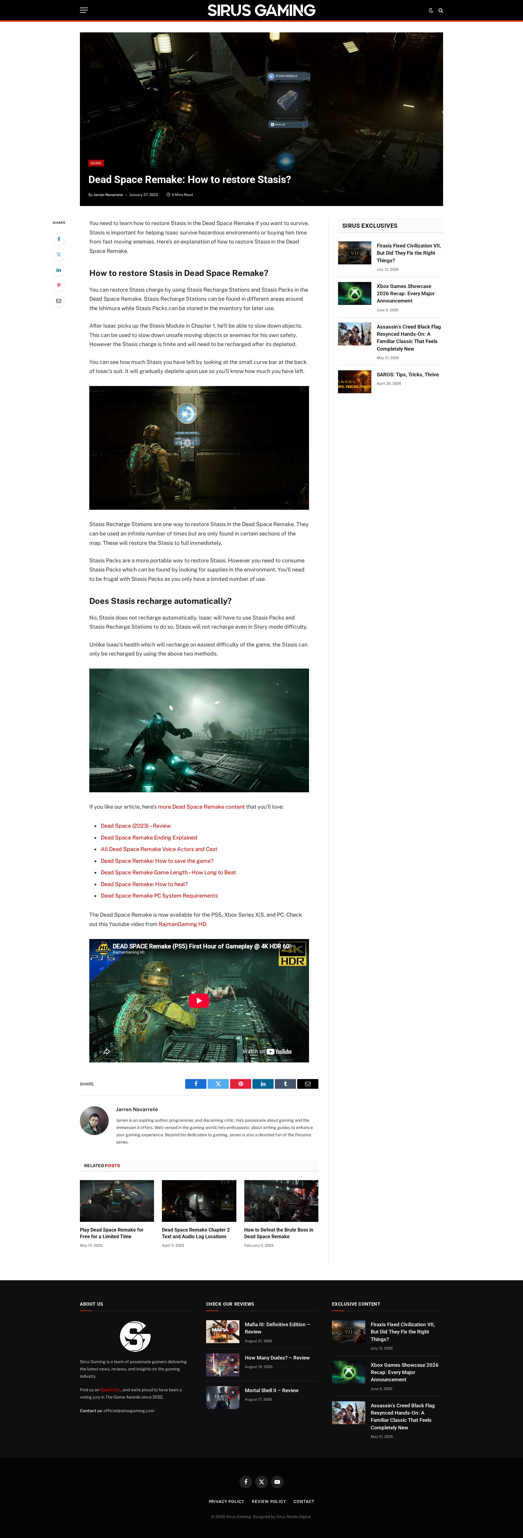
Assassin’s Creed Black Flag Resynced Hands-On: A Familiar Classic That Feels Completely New (409, 338)
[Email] (59, 301)
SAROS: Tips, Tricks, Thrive (408, 374)
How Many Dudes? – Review (277, 1358)
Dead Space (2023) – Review (136, 826)
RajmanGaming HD (182, 924)
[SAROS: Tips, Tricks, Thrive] (354, 381)
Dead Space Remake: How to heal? (144, 884)
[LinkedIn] (59, 270)
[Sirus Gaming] (261, 10)
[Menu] (84, 10)
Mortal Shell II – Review (272, 1390)
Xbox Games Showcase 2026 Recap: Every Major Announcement (406, 293)
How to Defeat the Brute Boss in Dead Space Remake (278, 1233)
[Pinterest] (59, 285)
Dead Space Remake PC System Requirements (159, 895)
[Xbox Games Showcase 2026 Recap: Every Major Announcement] (354, 293)
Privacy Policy (227, 1501)
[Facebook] (59, 239)
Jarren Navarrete (108, 195)
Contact (304, 1501)
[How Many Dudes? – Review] (222, 1364)
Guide (96, 163)
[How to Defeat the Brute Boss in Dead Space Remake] (281, 1201)
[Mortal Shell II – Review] (222, 1397)
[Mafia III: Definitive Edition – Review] (222, 1331)
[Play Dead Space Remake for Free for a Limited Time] (117, 1201)
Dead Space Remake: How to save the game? (157, 861)
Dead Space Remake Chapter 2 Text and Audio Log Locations (196, 1233)
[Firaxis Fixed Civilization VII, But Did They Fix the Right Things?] (354, 252)
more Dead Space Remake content (201, 806)
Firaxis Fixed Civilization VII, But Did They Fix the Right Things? (409, 253)
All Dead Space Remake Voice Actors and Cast (159, 849)
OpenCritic (110, 1389)
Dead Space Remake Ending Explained (149, 837)
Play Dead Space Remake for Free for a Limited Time (111, 1233)
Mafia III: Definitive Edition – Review (277, 1328)
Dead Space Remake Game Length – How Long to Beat (168, 872)
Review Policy (269, 1501)
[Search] (440, 10)
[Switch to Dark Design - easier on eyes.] (431, 10)
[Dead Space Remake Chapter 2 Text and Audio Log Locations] (199, 1201)
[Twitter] (59, 254)
